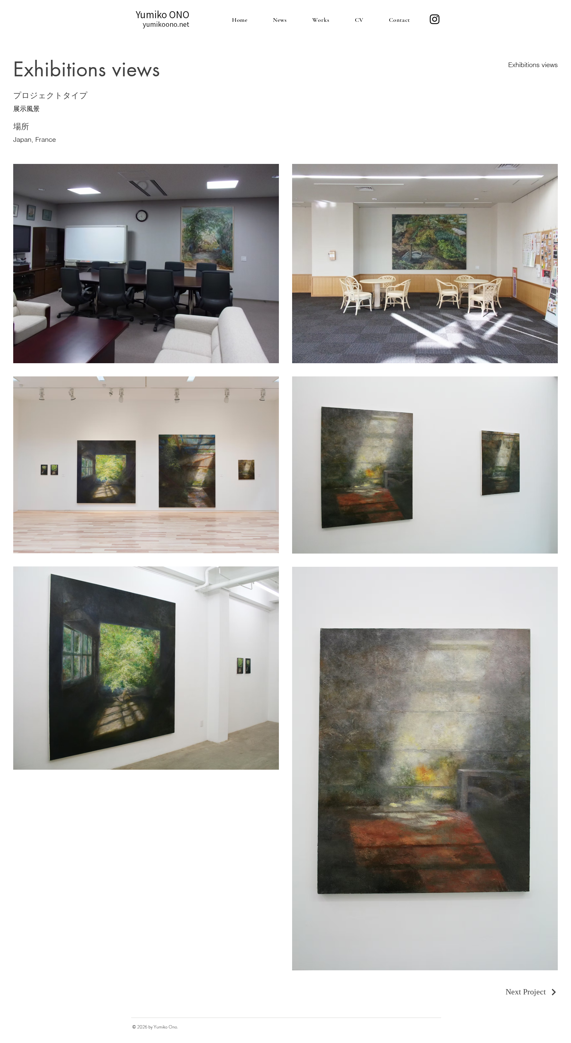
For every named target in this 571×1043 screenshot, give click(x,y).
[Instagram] (434, 19)
